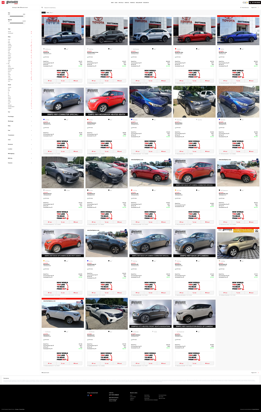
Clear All (43, 12)
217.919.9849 (255, 2)
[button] (83, 31)
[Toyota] (3, 2)
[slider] (9, 16)
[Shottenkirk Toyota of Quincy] (12, 2)
